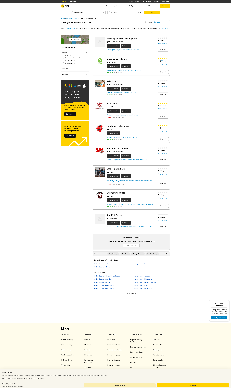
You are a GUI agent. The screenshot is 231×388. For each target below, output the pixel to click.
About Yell (156, 340)
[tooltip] (140, 12)
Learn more (70, 136)
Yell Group (158, 334)
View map (75, 40)
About (132, 367)
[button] (104, 12)
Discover (88, 334)
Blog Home (111, 340)
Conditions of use (159, 355)
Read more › (166, 29)
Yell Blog (111, 334)
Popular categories (112, 6)
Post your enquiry (134, 6)
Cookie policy (157, 350)
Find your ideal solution (138, 347)
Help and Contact (67, 360)
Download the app (134, 1)
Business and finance (114, 350)
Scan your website (136, 352)
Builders (87, 340)
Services (65, 334)
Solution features (136, 357)
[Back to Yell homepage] (65, 6)
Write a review (162, 44)
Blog (149, 6)
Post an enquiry (66, 345)
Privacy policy (157, 345)
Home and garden (113, 365)
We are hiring (66, 365)
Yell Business (73, 1)
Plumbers (87, 345)
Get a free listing (147, 1)
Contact (133, 362)
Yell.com (64, 1)
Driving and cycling (113, 355)
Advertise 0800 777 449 (161, 1)
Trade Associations (67, 355)
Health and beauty (113, 360)
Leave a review (66, 350)
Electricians (88, 355)
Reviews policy (158, 360)
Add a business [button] (131, 245)
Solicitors (87, 367)
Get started (70, 114)
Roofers (87, 350)
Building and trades (114, 345)
